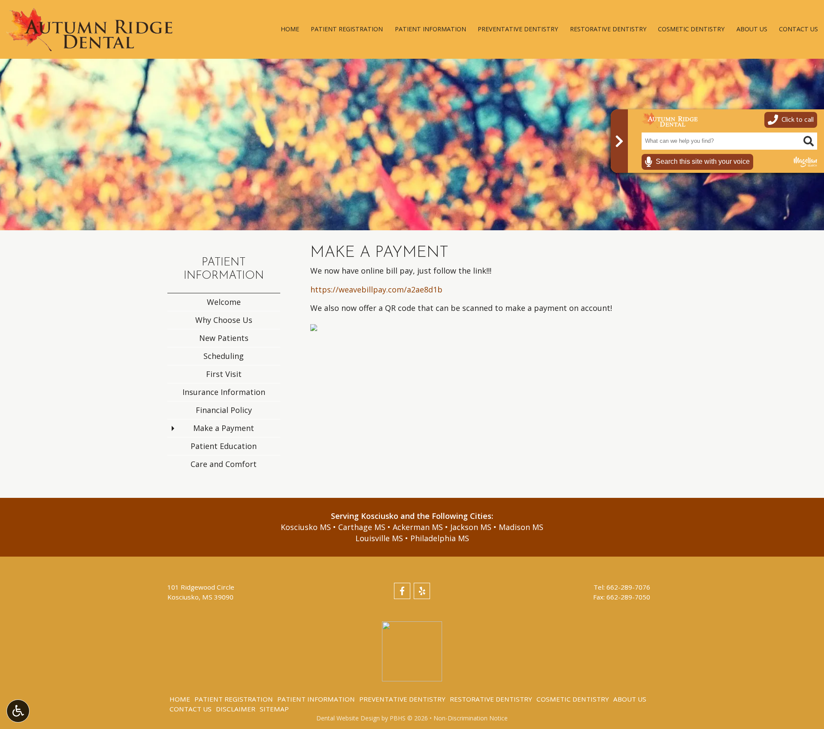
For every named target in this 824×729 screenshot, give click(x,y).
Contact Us (798, 29)
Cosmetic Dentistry (691, 29)
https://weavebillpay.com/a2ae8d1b (376, 289)
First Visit (224, 374)
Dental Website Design (348, 718)
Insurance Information (223, 392)
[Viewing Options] (18, 711)
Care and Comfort (224, 464)
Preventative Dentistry (518, 29)
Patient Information (430, 29)
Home (290, 29)
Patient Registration (347, 29)
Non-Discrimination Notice (470, 718)
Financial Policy (224, 410)
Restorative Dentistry (608, 29)
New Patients (223, 338)
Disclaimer (235, 709)
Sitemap (274, 709)
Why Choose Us (223, 320)
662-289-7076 (628, 587)
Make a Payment (223, 428)
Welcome (224, 302)
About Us (751, 29)
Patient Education (224, 446)
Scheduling (223, 356)
